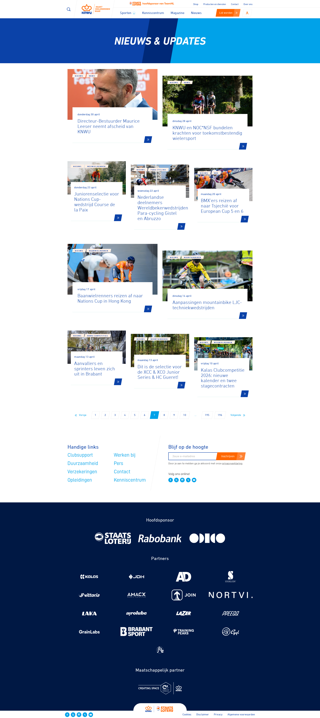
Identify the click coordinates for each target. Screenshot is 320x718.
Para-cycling (158, 170)
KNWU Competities (97, 336)
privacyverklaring (232, 463)
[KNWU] (96, 9)
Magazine (177, 13)
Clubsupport (80, 454)
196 (220, 414)
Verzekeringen (82, 471)
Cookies (186, 714)
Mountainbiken (192, 257)
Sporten (126, 13)
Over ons (248, 4)
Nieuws (196, 13)
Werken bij (125, 454)
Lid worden (225, 12)
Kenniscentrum (153, 13)
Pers (118, 463)
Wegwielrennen (96, 166)
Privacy (218, 714)
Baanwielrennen (98, 251)
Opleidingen (80, 479)
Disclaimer (202, 714)
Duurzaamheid (83, 463)
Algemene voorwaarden (241, 714)
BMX (216, 173)
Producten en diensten (214, 4)
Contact (234, 4)
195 (207, 414)
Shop (195, 4)
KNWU (92, 76)
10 (184, 414)
